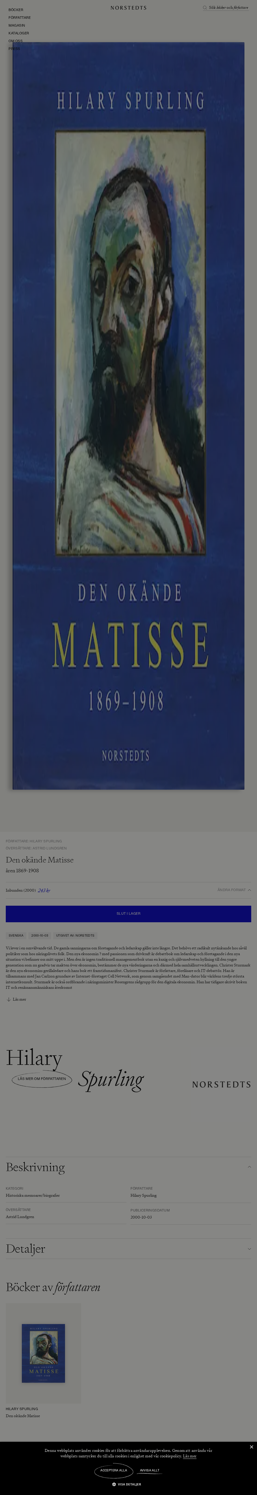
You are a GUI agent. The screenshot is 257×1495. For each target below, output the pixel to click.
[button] (128, 1484)
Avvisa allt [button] (149, 1470)
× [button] (251, 1447)
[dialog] (128, 747)
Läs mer (190, 1456)
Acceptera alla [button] (113, 1470)
